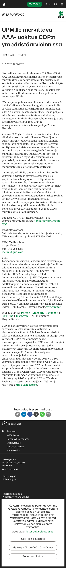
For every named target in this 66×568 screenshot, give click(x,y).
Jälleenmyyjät (10, 479)
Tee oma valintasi (33, 556)
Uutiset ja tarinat (15, 446)
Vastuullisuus (14, 442)
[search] (55, 4)
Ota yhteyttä (9, 476)
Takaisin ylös (14, 423)
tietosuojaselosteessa (39, 531)
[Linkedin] (23, 414)
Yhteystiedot (13, 450)
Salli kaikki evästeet (33, 538)
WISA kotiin (13, 435)
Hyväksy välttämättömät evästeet (33, 547)
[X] (36, 414)
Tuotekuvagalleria (12, 493)
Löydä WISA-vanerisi (18, 438)
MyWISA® (34, 4)
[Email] (48, 414)
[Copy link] (17, 414)
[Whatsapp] (42, 414)
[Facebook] (30, 414)
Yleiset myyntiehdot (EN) (16, 496)
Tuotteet (11, 431)
